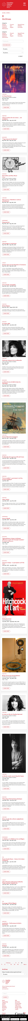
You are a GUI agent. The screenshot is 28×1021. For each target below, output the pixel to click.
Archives (4, 1009)
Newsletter (4, 1007)
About (3, 1000)
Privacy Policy (18, 1003)
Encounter (20, 27)
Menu (24, 5)
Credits (16, 1009)
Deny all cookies (15, 1019)
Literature (4, 27)
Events (7, 12)
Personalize (23, 1019)
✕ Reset (20, 56)
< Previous (8, 962)
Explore (3, 1004)
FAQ (16, 1000)
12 (4, 964)
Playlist (11, 27)
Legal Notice (17, 1004)
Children (20, 25)
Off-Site (4, 1003)
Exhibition (4, 25)
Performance (5, 28)
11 (1, 964)
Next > (25, 964)
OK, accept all (5, 1019)
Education (4, 1006)
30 (14, 964)
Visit (3, 1010)
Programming (5, 1001)
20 (11, 964)
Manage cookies (18, 1007)
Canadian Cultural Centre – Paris (7, 5)
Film (11, 25)
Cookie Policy (18, 1006)
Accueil (4, 12)
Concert (12, 24)
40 (17, 964)
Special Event (21, 24)
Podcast (4, 24)
